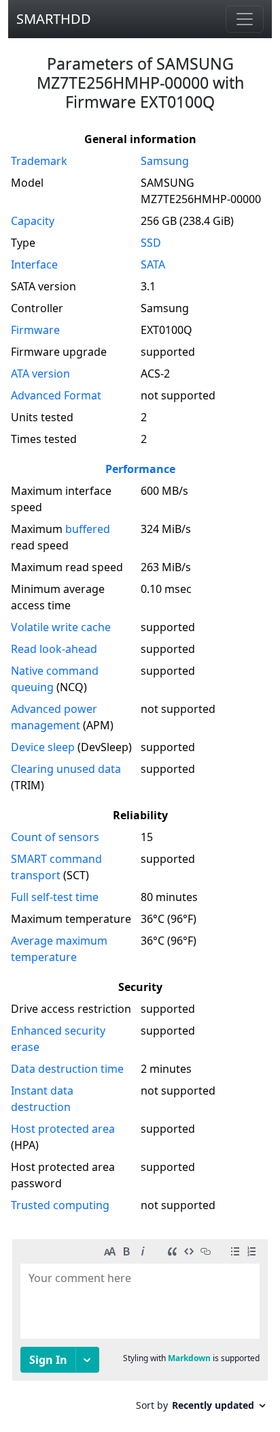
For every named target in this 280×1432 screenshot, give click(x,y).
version (40, 373)
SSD (151, 242)
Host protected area (63, 1128)
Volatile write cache (61, 627)
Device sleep (43, 747)
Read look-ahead (54, 648)
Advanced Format (56, 395)
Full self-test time (55, 896)
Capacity (32, 220)
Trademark (39, 160)
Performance (140, 468)
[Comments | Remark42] (140, 1330)
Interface (34, 264)
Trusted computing (60, 1205)
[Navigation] (245, 19)
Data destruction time (67, 1068)
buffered (87, 528)
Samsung (165, 160)
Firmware (35, 329)
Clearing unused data (66, 768)
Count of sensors (55, 836)
